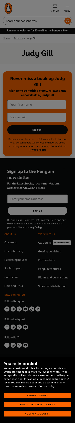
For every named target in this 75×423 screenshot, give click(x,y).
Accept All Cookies (37, 413)
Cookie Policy (46, 386)
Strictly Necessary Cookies (37, 404)
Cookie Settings (37, 395)
